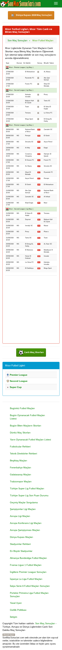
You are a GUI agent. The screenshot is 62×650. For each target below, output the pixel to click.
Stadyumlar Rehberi (20, 544)
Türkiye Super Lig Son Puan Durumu (29, 495)
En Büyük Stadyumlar (21, 551)
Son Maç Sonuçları (45, 623)
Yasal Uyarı (16, 603)
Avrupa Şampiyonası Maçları (25, 530)
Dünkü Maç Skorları (20, 432)
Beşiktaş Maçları (18, 460)
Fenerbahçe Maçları (20, 467)
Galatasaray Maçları (20, 474)
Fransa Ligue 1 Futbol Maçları (25, 565)
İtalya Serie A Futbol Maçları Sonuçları (30, 586)
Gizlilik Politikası (18, 610)
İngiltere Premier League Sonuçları (28, 572)
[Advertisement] (31, 310)
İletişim (13, 617)
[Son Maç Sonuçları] (20, 3)
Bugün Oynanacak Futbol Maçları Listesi (27, 417)
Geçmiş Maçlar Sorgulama (24, 502)
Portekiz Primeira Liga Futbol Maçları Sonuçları (29, 595)
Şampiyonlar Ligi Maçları (23, 509)
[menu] (56, 3)
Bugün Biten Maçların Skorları (25, 425)
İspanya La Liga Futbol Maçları (26, 579)
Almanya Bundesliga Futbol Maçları (28, 558)
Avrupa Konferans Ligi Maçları (25, 523)
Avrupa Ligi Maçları (20, 516)
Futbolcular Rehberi (20, 446)
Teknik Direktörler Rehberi (23, 453)
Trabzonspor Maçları (21, 481)
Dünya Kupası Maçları (21, 537)
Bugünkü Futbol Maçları (22, 408)
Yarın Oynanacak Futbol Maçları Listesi (30, 439)
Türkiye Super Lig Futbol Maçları (27, 488)
